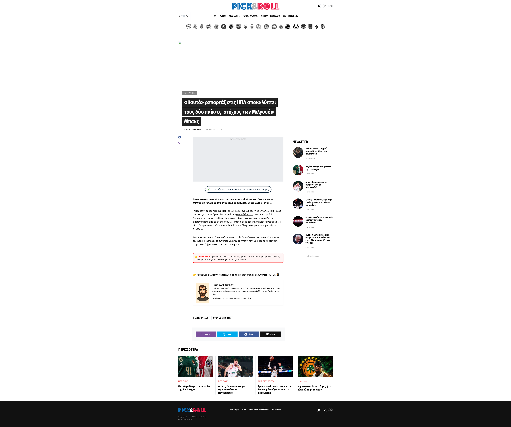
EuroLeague (183, 381)
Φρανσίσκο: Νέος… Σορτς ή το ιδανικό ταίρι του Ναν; (314, 388)
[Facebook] (319, 6)
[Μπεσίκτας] (323, 26)
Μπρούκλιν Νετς (245, 214)
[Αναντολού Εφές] (310, 26)
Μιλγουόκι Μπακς (203, 202)
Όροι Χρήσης (234, 409)
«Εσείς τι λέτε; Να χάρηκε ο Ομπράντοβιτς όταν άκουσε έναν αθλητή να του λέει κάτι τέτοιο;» (318, 239)
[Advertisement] (238, 159)
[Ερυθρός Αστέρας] (245, 26)
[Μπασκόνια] (303, 26)
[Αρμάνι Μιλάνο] (274, 26)
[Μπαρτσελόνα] (238, 26)
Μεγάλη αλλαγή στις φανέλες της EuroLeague (318, 168)
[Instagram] (325, 6)
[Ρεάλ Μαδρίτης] (195, 26)
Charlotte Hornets (266, 381)
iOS (274, 274)
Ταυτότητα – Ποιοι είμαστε (259, 409)
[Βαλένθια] (202, 26)
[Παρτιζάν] (281, 26)
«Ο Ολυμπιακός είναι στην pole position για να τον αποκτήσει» (319, 220)
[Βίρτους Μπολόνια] (296, 26)
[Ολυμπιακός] (188, 26)
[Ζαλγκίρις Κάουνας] (231, 26)
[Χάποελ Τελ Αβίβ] (223, 26)
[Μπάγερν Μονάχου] (266, 26)
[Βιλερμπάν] (316, 26)
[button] (183, 16)
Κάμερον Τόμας (200, 318)
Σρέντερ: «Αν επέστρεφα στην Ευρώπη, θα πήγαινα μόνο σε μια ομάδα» (319, 202)
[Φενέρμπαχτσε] (208, 26)
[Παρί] (288, 26)
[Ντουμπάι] (252, 26)
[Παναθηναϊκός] (216, 26)
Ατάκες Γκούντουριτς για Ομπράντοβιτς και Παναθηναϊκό (316, 185)
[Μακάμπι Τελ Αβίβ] (258, 26)
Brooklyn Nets (189, 93)
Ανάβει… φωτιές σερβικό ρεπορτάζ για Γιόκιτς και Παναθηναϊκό (316, 151)
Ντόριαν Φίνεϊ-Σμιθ (222, 318)
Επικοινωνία (276, 409)
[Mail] (330, 6)
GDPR (244, 409)
